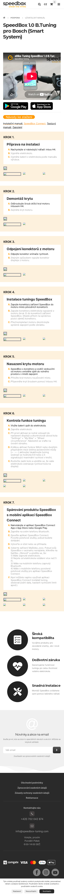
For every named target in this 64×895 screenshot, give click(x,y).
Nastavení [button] (17, 891)
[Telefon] (32, 813)
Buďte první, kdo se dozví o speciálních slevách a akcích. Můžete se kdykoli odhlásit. (32, 740)
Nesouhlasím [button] (31, 891)
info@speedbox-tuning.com (32, 831)
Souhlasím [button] (47, 891)
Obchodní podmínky (32, 782)
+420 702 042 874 (32, 819)
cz (46, 5)
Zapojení (17, 127)
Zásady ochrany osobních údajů (32, 792)
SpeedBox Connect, (35, 123)
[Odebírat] (57, 750)
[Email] (32, 825)
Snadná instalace (46, 685)
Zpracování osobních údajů (32, 787)
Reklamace (32, 797)
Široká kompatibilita (43, 636)
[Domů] (14, 4)
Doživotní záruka (46, 660)
